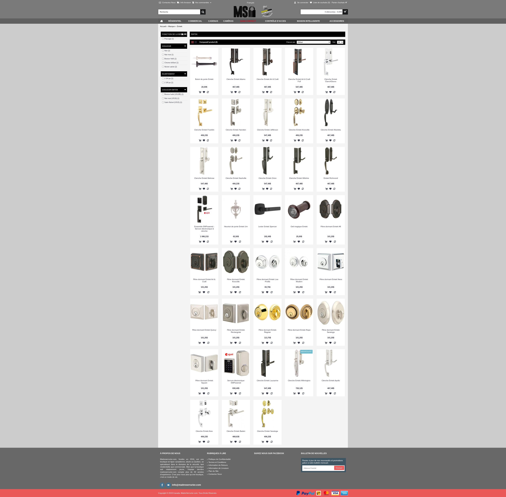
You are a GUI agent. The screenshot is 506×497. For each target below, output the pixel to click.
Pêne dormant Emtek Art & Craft (204, 280)
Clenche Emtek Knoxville (299, 130)
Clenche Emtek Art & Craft (267, 79)
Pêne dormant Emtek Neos (331, 279)
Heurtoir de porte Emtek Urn (236, 226)
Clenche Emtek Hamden (236, 130)
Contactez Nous (215, 474)
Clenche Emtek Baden (236, 431)
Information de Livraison (218, 468)
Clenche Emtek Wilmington (299, 380)
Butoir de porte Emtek (204, 79)
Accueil (163, 26)
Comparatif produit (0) (208, 42)
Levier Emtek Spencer (267, 226)
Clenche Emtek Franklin (204, 130)
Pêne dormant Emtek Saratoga (331, 331)
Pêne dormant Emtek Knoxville (236, 280)
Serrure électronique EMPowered (235, 381)
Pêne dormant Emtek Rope (299, 330)
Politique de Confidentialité (219, 459)
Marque (171, 26)
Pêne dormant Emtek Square (204, 381)
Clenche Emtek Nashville (236, 178)
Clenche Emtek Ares (204, 431)
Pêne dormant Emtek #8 (331, 226)
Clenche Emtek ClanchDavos (330, 80)
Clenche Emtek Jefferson (267, 130)
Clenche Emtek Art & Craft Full (299, 80)
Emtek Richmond (331, 178)
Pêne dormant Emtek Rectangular (236, 331)
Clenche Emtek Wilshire (299, 178)
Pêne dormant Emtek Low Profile (267, 280)
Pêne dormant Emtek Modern (299, 280)
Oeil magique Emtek (299, 226)
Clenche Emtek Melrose (204, 178)
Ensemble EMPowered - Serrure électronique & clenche (204, 228)
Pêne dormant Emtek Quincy (204, 330)
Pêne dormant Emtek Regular (267, 331)
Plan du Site (213, 471)
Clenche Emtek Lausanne (267, 380)
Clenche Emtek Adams (236, 79)
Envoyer (339, 468)
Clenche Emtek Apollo (331, 380)
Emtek (179, 26)
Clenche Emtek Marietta (331, 130)
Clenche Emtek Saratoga (267, 431)
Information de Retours (218, 465)
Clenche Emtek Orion (267, 178)
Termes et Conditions (217, 462)
